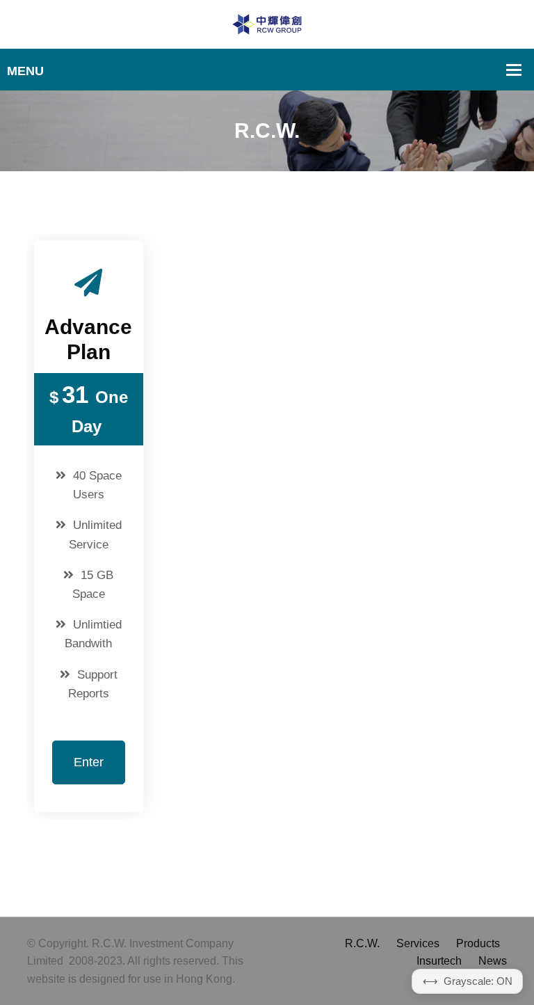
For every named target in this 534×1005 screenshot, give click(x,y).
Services (417, 943)
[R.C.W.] (267, 23)
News (492, 961)
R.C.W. (362, 943)
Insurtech (439, 961)
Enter (89, 762)
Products (478, 943)
